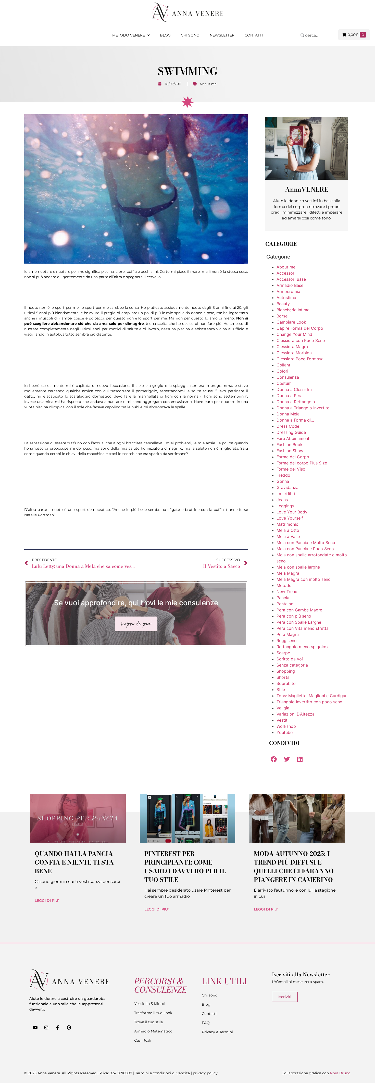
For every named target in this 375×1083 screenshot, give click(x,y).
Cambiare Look (291, 322)
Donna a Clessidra (294, 389)
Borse (282, 315)
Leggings (285, 505)
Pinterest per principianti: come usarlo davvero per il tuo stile (185, 866)
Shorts (283, 677)
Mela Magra (288, 573)
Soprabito (286, 683)
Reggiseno (287, 640)
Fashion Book (290, 444)
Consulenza (288, 377)
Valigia (283, 707)
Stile (281, 689)
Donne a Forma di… (295, 420)
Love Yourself (290, 518)
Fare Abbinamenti (293, 438)
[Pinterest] (68, 1027)
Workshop (286, 726)
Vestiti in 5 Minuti (149, 1003)
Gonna (283, 481)
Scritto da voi (290, 658)
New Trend (287, 591)
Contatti (254, 35)
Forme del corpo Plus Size (302, 462)
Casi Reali (142, 1040)
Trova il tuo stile (148, 1022)
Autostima (286, 297)
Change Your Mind (294, 334)
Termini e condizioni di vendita (162, 1073)
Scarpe (283, 652)
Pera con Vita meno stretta (303, 628)
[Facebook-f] (57, 1027)
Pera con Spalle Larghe (299, 622)
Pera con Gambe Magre (299, 609)
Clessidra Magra (292, 346)
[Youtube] (35, 1027)
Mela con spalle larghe (298, 567)
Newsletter (222, 35)
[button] (273, 759)
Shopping (286, 671)
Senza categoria (292, 665)
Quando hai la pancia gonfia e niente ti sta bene (74, 862)
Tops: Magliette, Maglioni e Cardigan (312, 695)
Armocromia (288, 291)
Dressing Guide (291, 432)
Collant (283, 364)
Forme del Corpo (293, 456)
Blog (165, 35)
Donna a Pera (290, 395)
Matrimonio (287, 524)
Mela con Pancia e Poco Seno (305, 548)
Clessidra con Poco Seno (301, 340)
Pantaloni (285, 603)
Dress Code (288, 426)
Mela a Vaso (288, 536)
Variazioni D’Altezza (296, 714)
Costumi (285, 383)
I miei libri (286, 493)
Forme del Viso (291, 469)
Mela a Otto (288, 530)
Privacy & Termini (217, 1032)
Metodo (284, 585)
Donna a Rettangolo (296, 401)
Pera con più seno (294, 616)
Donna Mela (288, 413)
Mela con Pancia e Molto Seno (306, 542)
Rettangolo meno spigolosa (303, 646)
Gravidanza (287, 487)
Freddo (283, 475)
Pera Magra (288, 634)
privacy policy (205, 1073)
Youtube (285, 732)
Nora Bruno (340, 1073)
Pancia (283, 597)
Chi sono (190, 35)
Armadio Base (290, 285)
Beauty (283, 303)
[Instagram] (46, 1027)
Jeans (282, 499)
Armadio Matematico (153, 1031)
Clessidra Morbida (294, 352)
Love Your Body (292, 511)
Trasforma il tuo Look (153, 1013)
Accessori (286, 273)
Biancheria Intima (293, 309)
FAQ (206, 1022)
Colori (282, 371)
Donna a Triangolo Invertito (303, 407)
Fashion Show (290, 450)
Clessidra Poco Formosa (300, 358)
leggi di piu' (47, 900)
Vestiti (283, 720)
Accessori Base (291, 279)
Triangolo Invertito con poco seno (309, 701)
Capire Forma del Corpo (300, 328)
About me (208, 84)
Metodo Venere (128, 35)
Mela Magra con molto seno (304, 579)
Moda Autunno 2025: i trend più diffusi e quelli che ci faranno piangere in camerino (294, 866)
